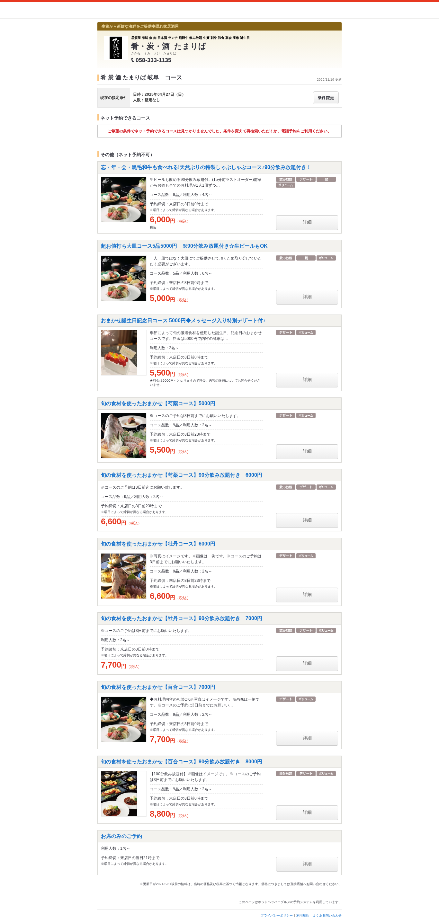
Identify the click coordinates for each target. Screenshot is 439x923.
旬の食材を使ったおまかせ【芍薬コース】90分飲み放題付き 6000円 (181, 475)
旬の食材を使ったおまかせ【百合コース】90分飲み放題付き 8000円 (181, 761)
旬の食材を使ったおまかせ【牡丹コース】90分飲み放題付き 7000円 (181, 618)
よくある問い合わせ (327, 915)
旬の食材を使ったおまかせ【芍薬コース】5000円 (158, 403)
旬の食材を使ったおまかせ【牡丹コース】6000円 (158, 543)
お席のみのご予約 (121, 836)
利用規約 (302, 915)
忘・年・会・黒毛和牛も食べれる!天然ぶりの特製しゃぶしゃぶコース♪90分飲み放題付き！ (206, 167)
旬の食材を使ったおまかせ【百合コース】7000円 (158, 687)
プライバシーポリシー (277, 915)
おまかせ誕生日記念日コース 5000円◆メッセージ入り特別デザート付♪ (183, 320)
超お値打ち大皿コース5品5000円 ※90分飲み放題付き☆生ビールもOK (184, 246)
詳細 (307, 222)
